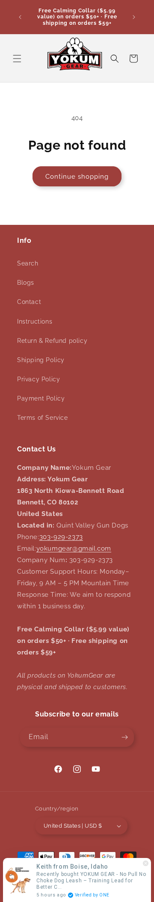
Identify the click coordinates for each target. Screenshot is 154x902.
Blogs (25, 282)
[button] (17, 58)
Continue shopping (77, 176)
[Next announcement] (133, 17)
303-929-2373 (61, 537)
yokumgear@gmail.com (73, 548)
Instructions (34, 321)
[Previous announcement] (20, 17)
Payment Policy (41, 398)
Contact (29, 301)
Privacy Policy (38, 379)
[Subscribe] (124, 737)
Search (27, 263)
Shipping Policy (41, 360)
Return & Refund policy (52, 340)
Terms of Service (42, 417)
